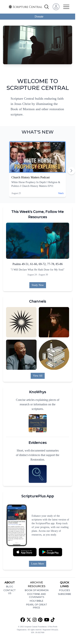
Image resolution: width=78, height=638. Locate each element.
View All (37, 375)
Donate (39, 16)
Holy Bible (36, 600)
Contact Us (9, 592)
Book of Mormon (36, 590)
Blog (9, 586)
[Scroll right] (71, 170)
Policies (64, 590)
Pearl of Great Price (36, 606)
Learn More (37, 563)
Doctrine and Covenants (36, 595)
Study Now (38, 285)
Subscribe (64, 594)
